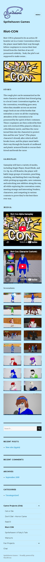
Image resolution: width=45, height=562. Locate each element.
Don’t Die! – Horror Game (16, 516)
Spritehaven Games (16, 21)
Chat (5, 549)
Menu (38, 15)
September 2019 (12, 477)
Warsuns (9, 538)
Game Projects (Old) (13, 506)
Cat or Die (9, 511)
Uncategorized (12, 495)
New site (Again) (13, 447)
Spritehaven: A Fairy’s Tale (16, 533)
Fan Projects (8, 543)
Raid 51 (8, 522)
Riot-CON (9, 527)
